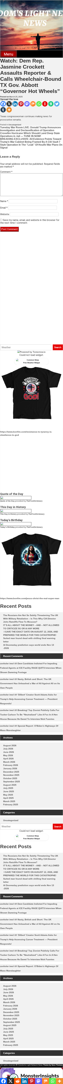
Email (3, 207)
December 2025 (11, 772)
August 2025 (9, 785)
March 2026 (9, 762)
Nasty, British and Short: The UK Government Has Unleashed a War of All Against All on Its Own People (30, 683)
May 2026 (8, 755)
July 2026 (8, 748)
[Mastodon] (27, 103)
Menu (8, 54)
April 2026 (8, 758)
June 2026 (8, 752)
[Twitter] (56, 103)
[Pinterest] (21, 103)
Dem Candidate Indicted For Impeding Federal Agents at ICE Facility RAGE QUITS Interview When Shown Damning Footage (30, 668)
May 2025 (8, 795)
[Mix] (33, 103)
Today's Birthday (7, 527)
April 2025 (8, 798)
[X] (9, 103)
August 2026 (9, 745)
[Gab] (51, 103)
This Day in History (8, 514)
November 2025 (11, 775)
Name (4, 201)
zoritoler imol (7, 663)
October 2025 (10, 778)
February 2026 (10, 765)
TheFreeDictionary (34, 501)
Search (57, 347)
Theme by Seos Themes (52, 1065)
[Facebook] (3, 103)
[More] (9, 109)
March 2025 (9, 801)
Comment (6, 171)
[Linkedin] (15, 103)
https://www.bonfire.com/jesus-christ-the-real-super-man (29, 598)
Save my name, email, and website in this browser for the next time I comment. (29, 221)
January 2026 (10, 768)
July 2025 (8, 788)
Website (4, 214)
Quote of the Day (7, 501)
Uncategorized (14, 125)
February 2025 (10, 804)
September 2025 (11, 781)
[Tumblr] (3, 109)
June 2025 (8, 791)
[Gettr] (45, 103)
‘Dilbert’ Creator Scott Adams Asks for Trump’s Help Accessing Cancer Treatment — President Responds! (28, 699)
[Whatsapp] (39, 103)
